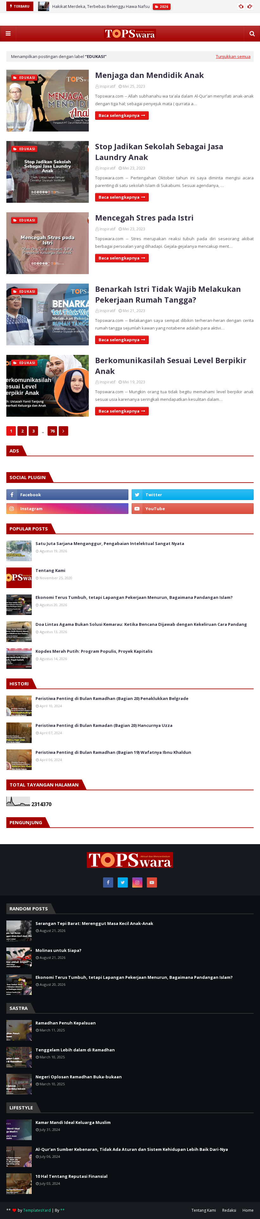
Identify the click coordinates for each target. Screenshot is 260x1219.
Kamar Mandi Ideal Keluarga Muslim (73, 1122)
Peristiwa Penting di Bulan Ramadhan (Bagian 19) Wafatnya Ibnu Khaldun (113, 752)
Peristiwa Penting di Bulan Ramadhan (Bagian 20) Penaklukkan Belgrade (112, 698)
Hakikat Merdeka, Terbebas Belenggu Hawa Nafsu (101, 6)
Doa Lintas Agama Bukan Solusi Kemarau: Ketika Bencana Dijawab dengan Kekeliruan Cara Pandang (141, 624)
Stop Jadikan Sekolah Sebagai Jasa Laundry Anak (159, 151)
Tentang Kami (50, 570)
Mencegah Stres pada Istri (144, 217)
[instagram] (67, 508)
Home (248, 1210)
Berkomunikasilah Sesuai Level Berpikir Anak (170, 365)
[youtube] (193, 508)
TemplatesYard (37, 1210)
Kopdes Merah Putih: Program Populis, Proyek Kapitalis (94, 651)
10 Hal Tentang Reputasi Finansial (71, 1176)
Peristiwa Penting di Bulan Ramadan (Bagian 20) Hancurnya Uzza (104, 725)
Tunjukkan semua (233, 56)
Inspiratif (107, 86)
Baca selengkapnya (119, 115)
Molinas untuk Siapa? (58, 950)
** (62, 1210)
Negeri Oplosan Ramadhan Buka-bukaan (79, 1077)
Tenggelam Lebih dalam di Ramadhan (75, 1050)
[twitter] (193, 494)
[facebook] (67, 494)
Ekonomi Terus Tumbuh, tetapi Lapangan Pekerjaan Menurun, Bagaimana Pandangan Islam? (134, 597)
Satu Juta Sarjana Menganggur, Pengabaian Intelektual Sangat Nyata (110, 543)
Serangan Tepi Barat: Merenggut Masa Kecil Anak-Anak (94, 923)
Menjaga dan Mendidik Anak (149, 75)
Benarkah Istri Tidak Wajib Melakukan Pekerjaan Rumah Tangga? (168, 294)
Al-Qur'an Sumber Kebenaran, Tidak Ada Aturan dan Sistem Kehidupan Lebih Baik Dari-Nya (132, 1149)
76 (52, 431)
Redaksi (229, 1210)
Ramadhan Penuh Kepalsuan (66, 1023)
